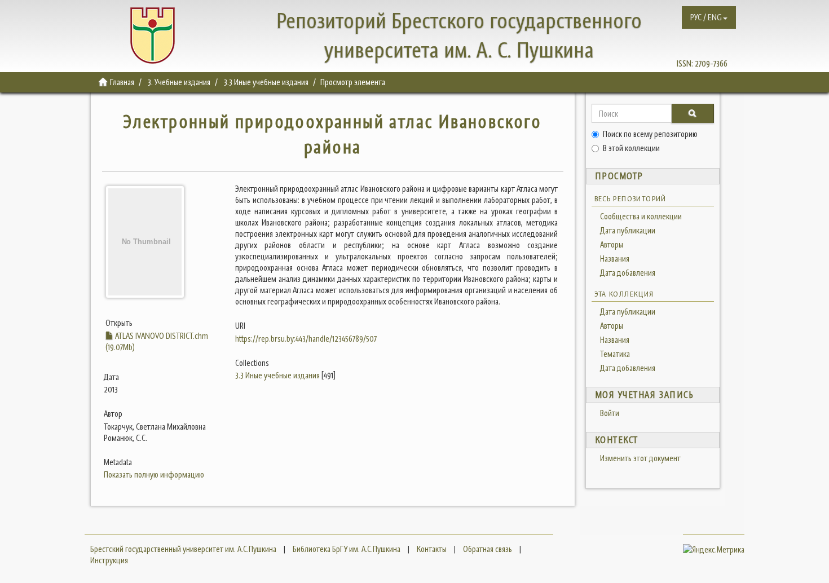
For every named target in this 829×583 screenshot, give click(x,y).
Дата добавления (627, 272)
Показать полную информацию (154, 474)
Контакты (432, 549)
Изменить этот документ (640, 458)
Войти (609, 413)
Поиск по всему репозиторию (650, 134)
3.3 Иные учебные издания (266, 82)
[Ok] (692, 113)
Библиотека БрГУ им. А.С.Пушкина (346, 549)
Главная (122, 82)
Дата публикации (627, 230)
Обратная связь (487, 549)
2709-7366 (711, 63)
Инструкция (109, 560)
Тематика (615, 353)
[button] (709, 17)
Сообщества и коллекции (641, 216)
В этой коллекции (631, 148)
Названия (614, 258)
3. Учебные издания (179, 82)
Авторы (611, 244)
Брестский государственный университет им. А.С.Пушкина (183, 549)
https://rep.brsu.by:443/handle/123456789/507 (306, 338)
